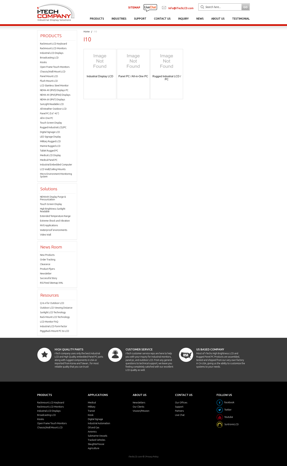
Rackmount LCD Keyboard (53, 43)
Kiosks (43, 62)
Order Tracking (47, 259)
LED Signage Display (50, 136)
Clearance (45, 264)
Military (91, 406)
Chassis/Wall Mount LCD (52, 71)
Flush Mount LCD (49, 81)
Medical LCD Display (50, 155)
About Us (218, 18)
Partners (179, 411)
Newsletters (139, 402)
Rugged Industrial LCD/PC (53, 127)
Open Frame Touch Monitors (55, 67)
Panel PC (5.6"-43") (49, 113)
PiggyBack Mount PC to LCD (54, 331)
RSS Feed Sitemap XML (51, 282)
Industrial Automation (99, 423)
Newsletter (45, 273)
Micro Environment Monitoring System (56, 175)
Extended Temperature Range (55, 216)
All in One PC (46, 118)
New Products (47, 255)
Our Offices (181, 402)
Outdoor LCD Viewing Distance (56, 307)
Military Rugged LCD (50, 141)
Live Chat (180, 415)
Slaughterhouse (96, 444)
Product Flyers (47, 269)
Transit (91, 411)
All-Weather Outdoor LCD (53, 108)
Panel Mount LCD (49, 76)
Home (87, 31)
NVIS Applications (49, 225)
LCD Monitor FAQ (49, 321)
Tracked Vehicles (96, 440)
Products (97, 18)
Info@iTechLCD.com (180, 8)
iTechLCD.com (135, 456)
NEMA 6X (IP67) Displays (52, 99)
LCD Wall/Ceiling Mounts (53, 169)
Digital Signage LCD (50, 132)
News (200, 18)
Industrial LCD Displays (51, 53)
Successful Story (48, 278)
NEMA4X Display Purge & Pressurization (53, 198)
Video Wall (45, 234)
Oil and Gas (93, 427)
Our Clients (138, 406)
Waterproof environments (53, 230)
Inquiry (183, 18)
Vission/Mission (141, 411)
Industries (119, 18)
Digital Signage (95, 419)
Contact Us (162, 18)
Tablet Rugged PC (49, 150)
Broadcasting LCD (49, 57)
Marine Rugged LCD (50, 146)
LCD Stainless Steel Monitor (54, 85)
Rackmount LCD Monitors (53, 48)
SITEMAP (134, 7)
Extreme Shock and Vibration (55, 220)
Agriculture (93, 448)
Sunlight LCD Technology (53, 312)
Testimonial (241, 18)
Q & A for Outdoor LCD (52, 303)
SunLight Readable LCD (52, 104)
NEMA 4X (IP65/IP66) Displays (55, 94)
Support (140, 18)
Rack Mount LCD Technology (55, 317)
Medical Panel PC (48, 160)
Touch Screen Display (51, 122)
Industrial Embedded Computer (56, 164)
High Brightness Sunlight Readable (52, 210)
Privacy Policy (152, 456)
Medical (92, 402)
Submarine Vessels (97, 435)
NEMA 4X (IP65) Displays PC (54, 90)
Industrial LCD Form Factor (53, 326)
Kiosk (91, 415)
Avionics (92, 431)
